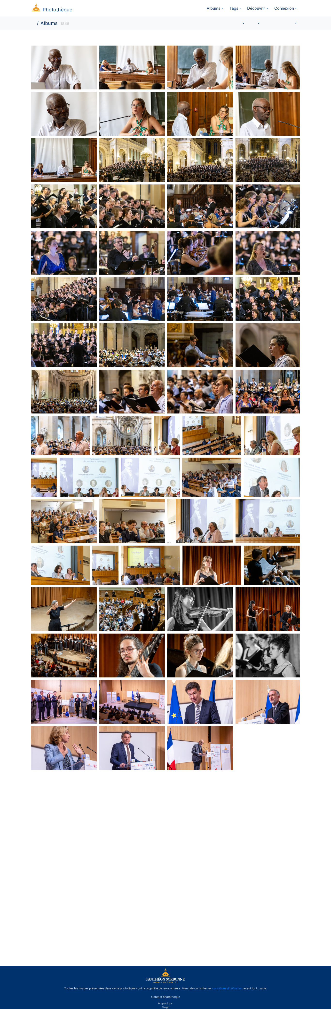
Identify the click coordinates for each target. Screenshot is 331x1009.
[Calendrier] (292, 23)
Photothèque (57, 10)
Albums (213, 8)
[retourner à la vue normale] (279, 23)
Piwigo (165, 1007)
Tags (233, 8)
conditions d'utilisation (227, 988)
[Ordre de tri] (255, 23)
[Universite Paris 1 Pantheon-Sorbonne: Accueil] (165, 982)
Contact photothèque (165, 996)
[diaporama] (268, 23)
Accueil (34, 23)
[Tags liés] (240, 23)
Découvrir (256, 8)
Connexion (284, 8)
